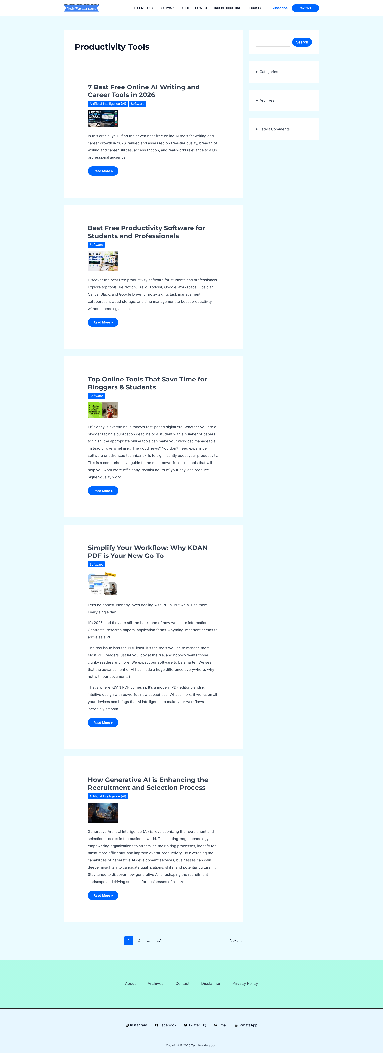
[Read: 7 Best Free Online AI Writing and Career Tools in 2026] (103, 118)
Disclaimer (210, 983)
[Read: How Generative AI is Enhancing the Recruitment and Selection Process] (103, 812)
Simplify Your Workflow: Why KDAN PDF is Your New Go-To (148, 551)
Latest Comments (275, 129)
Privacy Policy (245, 983)
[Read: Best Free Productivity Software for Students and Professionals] (103, 261)
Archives (267, 100)
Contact (182, 983)
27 (158, 940)
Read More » (103, 172)
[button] (280, 8)
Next (236, 940)
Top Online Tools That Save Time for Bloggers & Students (147, 383)
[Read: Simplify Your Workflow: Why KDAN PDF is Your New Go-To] (103, 583)
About (130, 983)
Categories (269, 72)
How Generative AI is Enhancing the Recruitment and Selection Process (148, 783)
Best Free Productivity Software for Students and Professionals (146, 232)
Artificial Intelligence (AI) (108, 104)
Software (137, 104)
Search (302, 42)
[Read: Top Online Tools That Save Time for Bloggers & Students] (103, 410)
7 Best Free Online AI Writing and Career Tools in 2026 (144, 91)
